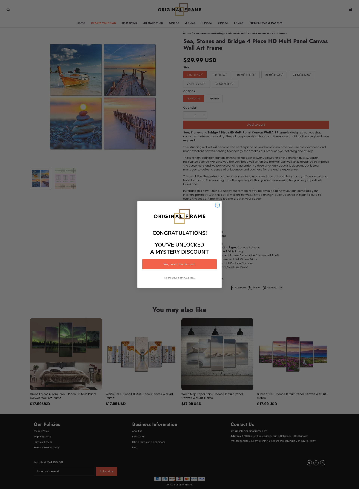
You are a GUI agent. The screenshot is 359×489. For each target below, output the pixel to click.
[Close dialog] (217, 205)
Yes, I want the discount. (179, 264)
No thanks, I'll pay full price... (179, 277)
